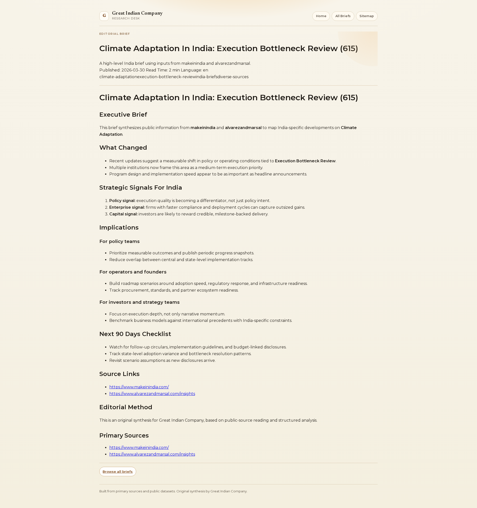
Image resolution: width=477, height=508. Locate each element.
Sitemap (366, 16)
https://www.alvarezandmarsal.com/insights (152, 393)
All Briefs (343, 16)
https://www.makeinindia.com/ (139, 387)
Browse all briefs (118, 472)
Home (321, 16)
